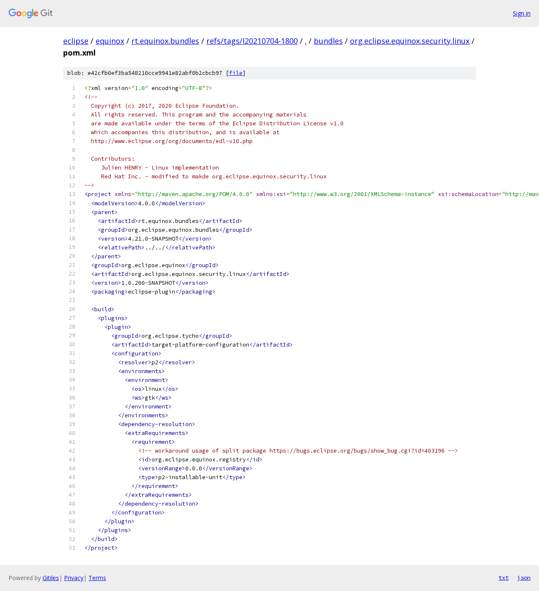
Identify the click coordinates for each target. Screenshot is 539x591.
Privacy (73, 578)
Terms (97, 578)
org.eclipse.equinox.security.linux (410, 41)
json (524, 577)
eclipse (75, 41)
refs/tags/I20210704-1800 (252, 41)
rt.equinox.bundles (165, 41)
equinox (110, 41)
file (236, 73)
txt (504, 577)
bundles (328, 41)
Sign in (522, 13)
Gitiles (51, 578)
